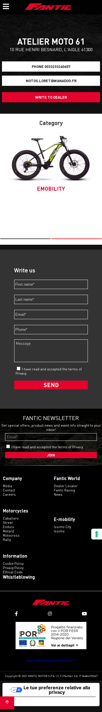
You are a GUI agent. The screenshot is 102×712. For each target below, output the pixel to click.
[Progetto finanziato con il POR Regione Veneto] (51, 635)
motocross (11, 535)
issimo (59, 531)
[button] (25, 238)
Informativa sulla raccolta (35, 701)
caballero (11, 518)
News (58, 494)
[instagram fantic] (50, 613)
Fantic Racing (64, 490)
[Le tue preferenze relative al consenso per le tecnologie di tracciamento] (96, 534)
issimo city (62, 527)
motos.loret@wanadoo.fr (51, 80)
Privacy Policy (13, 568)
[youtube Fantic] (84, 613)
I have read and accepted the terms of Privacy (47, 447)
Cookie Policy (13, 563)
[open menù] (5, 5)
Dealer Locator (66, 486)
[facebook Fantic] (16, 613)
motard (8, 531)
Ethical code (13, 572)
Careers (9, 494)
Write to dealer (51, 97)
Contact (9, 490)
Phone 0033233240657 (51, 66)
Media (7, 486)
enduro (8, 527)
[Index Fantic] (48, 7)
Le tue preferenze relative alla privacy (57, 690)
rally (7, 539)
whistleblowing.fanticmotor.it (51, 660)
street (8, 522)
